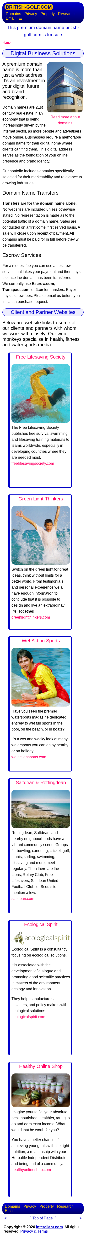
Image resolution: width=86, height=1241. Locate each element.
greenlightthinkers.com (30, 617)
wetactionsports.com (28, 757)
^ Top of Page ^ (43, 1218)
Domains (13, 14)
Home (6, 42)
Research (66, 14)
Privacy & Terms (34, 1231)
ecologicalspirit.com (28, 1017)
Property (47, 14)
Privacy (30, 14)
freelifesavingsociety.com (32, 463)
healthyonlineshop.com (31, 1170)
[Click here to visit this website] (40, 421)
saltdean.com (22, 899)
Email (11, 18)
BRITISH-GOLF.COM (29, 7)
